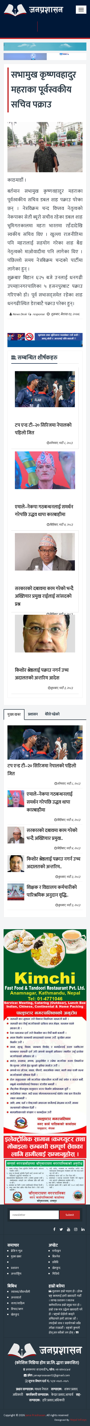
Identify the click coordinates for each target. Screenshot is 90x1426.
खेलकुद (56, 1268)
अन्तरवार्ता (16, 1297)
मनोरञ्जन (56, 1251)
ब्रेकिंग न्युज (16, 1251)
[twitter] (61, 1230)
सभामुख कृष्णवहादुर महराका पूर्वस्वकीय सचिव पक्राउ (43, 89)
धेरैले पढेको (52, 714)
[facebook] (54, 1230)
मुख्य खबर (14, 715)
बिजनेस (56, 1256)
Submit (70, 1215)
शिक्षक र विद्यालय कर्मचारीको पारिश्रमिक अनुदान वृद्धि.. (52, 891)
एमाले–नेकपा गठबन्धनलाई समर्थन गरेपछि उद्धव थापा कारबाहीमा (44, 511)
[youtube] (68, 1230)
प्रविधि (55, 1262)
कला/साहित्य (17, 1303)
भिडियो (55, 1274)
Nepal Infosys (78, 1420)
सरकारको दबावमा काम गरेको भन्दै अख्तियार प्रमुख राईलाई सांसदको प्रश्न (44, 596)
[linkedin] (82, 1230)
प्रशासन (33, 714)
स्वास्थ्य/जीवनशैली (20, 1292)
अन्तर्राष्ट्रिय (16, 1274)
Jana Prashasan (35, 1415)
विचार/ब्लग (17, 1309)
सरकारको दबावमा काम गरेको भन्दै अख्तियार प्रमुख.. (52, 834)
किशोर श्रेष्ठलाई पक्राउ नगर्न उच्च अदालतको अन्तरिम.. (53, 863)
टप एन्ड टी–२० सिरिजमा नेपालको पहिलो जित (43, 429)
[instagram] (75, 1230)
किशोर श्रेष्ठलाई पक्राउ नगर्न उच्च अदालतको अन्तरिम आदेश (42, 674)
